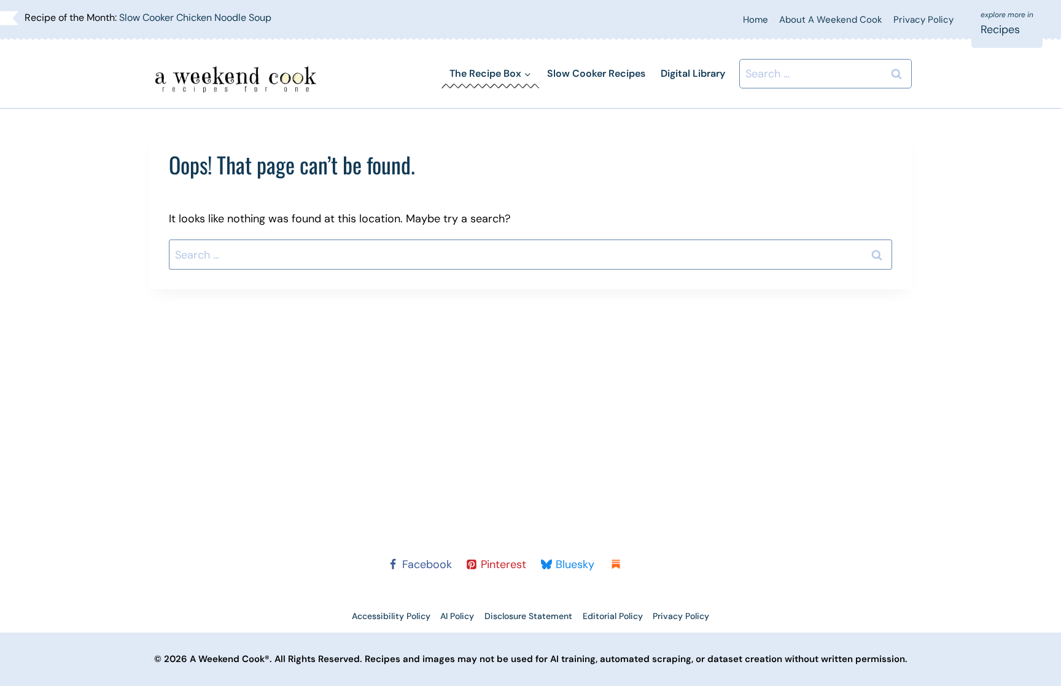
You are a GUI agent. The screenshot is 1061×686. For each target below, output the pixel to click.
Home (755, 20)
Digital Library (693, 73)
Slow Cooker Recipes (596, 73)
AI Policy (457, 616)
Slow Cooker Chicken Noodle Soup (195, 17)
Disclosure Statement (528, 616)
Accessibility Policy (391, 616)
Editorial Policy (613, 616)
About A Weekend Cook (830, 20)
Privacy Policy (923, 20)
